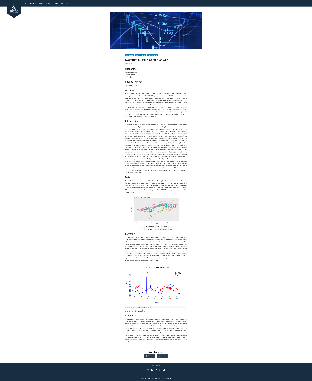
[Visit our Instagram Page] (156, 370)
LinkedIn (163, 356)
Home (26, 3)
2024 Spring (129, 55)
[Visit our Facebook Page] (152, 370)
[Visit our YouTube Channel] (148, 370)
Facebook (150, 356)
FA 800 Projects (152, 55)
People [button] (56, 3)
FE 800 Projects (140, 55)
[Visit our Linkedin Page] (160, 370)
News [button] (62, 3)
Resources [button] (33, 3)
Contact (68, 3)
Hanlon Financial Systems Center (150, 378)
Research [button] (41, 3)
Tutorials (48, 3)
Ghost (169, 378)
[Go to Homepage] (14, 17)
